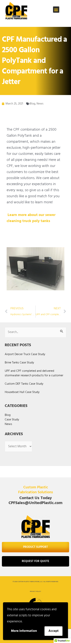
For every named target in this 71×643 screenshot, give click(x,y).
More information (24, 631)
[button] (56, 9)
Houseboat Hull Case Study (22, 392)
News (40, 103)
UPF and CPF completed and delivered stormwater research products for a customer (34, 373)
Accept (53, 631)
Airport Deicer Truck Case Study (25, 354)
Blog (32, 103)
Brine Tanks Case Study (19, 362)
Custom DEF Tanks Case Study (24, 383)
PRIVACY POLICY (35, 591)
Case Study (12, 419)
